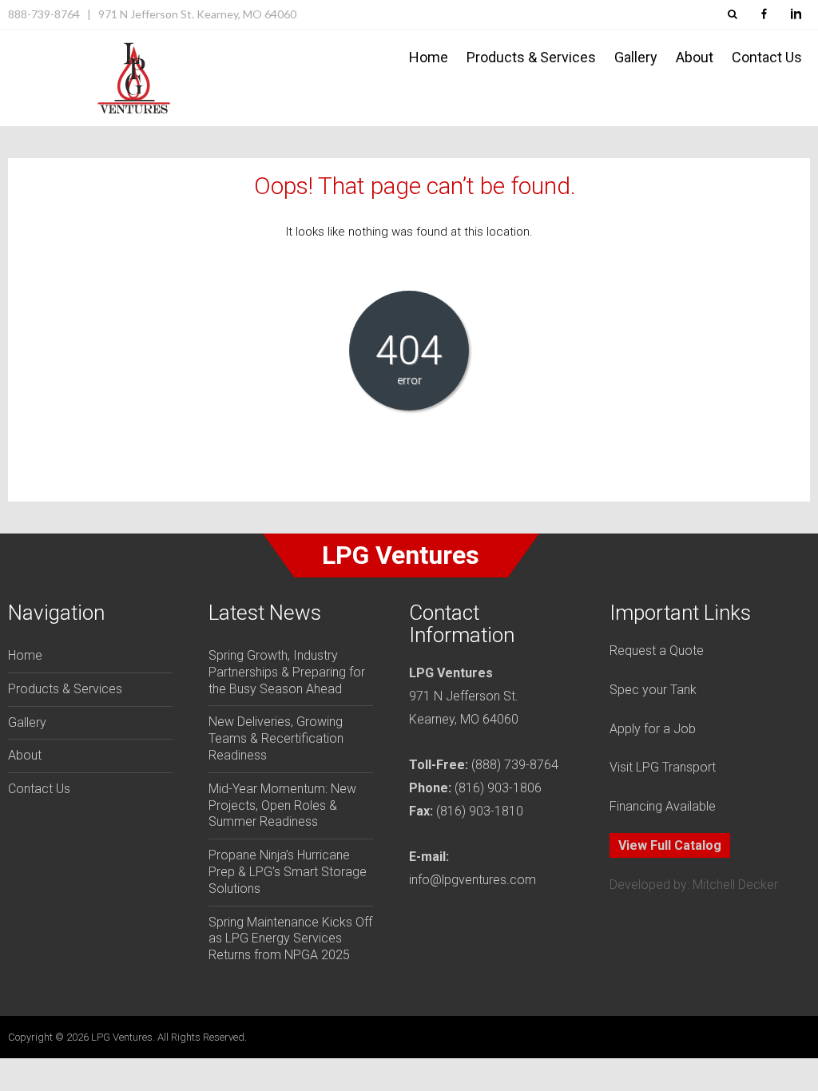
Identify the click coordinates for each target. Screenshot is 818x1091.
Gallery (635, 57)
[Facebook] (763, 14)
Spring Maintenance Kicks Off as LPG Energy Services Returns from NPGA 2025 (290, 938)
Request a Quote (657, 650)
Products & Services (531, 57)
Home (428, 57)
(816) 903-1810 (479, 811)
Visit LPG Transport (663, 767)
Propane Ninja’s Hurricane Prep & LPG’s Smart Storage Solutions (287, 871)
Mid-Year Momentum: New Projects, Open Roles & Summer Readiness (282, 805)
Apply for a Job (653, 728)
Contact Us (767, 57)
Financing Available (663, 806)
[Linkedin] (795, 14)
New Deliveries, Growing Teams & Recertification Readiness (275, 738)
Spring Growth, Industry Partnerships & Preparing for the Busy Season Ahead (286, 672)
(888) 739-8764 (514, 764)
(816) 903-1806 (498, 787)
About (694, 57)
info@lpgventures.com (472, 879)
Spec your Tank (653, 689)
